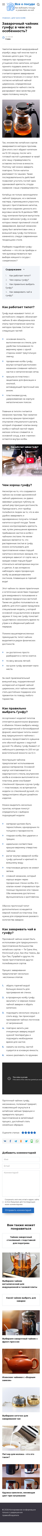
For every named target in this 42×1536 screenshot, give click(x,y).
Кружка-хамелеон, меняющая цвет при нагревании (18, 1494)
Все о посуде (25, 4)
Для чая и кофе (18, 18)
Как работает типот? (20, 275)
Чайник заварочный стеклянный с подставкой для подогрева (21, 1240)
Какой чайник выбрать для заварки (21, 1299)
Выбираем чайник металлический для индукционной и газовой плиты (19, 1284)
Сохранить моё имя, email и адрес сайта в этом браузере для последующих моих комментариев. (22, 1202)
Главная (6, 18)
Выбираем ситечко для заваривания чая (15, 1417)
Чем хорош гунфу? (19, 280)
